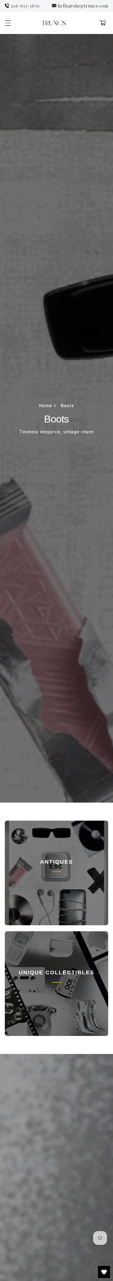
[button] (8, 23)
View (56, 889)
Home (47, 406)
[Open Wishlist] (104, 1272)
